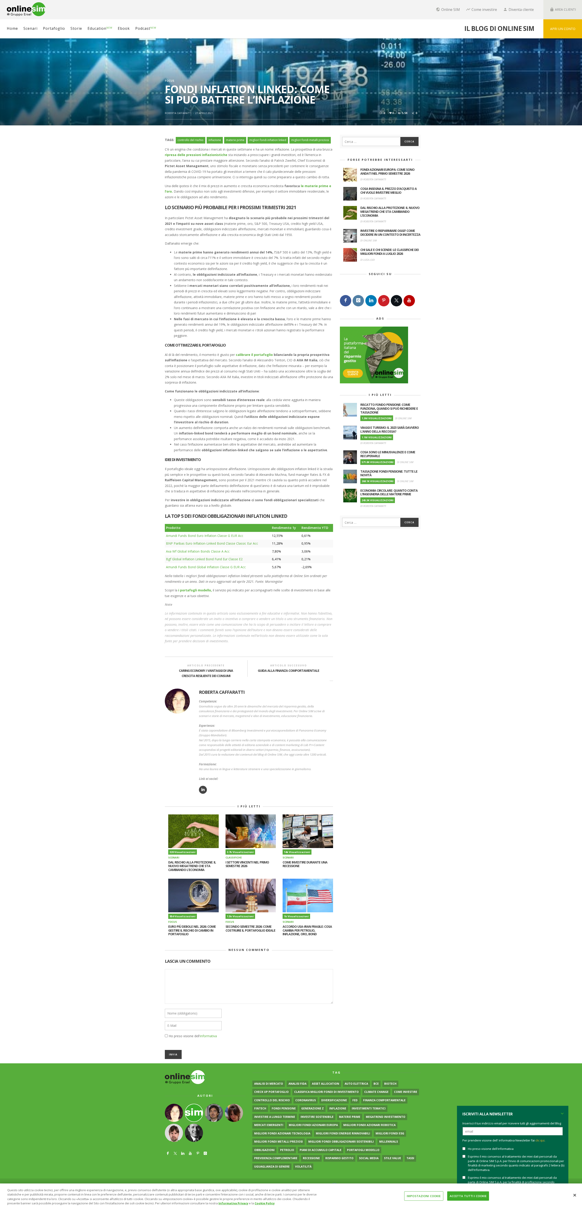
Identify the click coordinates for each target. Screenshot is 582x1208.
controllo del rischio (190, 140)
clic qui (539, 1140)
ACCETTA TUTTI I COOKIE (468, 1196)
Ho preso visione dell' (193, 1036)
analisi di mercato (268, 1084)
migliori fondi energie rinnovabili (343, 1133)
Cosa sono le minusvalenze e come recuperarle (387, 454)
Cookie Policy (265, 1203)
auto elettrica (356, 1084)
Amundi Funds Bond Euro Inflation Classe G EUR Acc (204, 535)
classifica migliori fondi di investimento (326, 1092)
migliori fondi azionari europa (313, 1125)
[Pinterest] (383, 300)
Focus (169, 81)
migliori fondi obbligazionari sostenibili (341, 1142)
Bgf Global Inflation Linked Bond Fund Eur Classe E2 (204, 559)
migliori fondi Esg (390, 1133)
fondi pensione (284, 1108)
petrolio (287, 1150)
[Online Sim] (185, 1077)
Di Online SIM (368, 240)
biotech (390, 1084)
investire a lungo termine (274, 1117)
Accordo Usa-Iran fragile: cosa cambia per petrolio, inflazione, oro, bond (307, 930)
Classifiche (234, 857)
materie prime (235, 140)
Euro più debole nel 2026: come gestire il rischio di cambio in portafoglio (192, 930)
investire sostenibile (317, 1117)
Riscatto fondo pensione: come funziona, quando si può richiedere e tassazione (389, 408)
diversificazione (334, 1100)
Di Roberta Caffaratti (373, 179)
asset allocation (325, 1084)
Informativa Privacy (233, 1203)
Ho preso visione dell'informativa (491, 1149)
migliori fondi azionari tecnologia (282, 1133)
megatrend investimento (385, 1117)
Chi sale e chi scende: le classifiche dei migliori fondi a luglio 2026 (389, 252)
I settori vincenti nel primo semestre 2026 (247, 864)
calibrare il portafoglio (254, 354)
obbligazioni (264, 1150)
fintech (260, 1108)
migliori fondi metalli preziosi (310, 140)
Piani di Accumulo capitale (320, 1150)
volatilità (303, 1166)
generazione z (312, 1108)
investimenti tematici (369, 1108)
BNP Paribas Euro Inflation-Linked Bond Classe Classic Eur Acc (212, 543)
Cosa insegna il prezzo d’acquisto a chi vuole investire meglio (388, 190)
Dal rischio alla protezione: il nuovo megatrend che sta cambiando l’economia (192, 866)
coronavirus (305, 1100)
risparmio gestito (339, 1158)
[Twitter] (396, 300)
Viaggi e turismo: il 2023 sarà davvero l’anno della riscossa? (389, 429)
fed (355, 1100)
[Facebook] (345, 300)
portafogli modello (363, 1150)
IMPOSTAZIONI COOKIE (424, 1196)
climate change (376, 1092)
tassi (410, 1158)
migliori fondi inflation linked (267, 140)
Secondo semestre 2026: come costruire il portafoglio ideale (250, 928)
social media (369, 1158)
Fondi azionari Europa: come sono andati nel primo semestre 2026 (387, 171)
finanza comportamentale (384, 1100)
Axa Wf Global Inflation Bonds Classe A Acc (198, 551)
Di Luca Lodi (367, 259)
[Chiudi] (575, 1195)
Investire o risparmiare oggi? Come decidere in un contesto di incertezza (390, 232)
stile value (392, 1158)
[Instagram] (358, 300)
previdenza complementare (275, 1158)
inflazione (214, 140)
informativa (208, 1036)
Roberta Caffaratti (178, 113)
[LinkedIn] (371, 300)
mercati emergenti (268, 1125)
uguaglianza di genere (272, 1166)
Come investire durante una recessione (305, 864)
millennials (388, 1142)
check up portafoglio (271, 1092)
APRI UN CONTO (562, 29)
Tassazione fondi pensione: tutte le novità (388, 473)
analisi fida (297, 1084)
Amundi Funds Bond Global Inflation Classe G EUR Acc (206, 567)
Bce (376, 1084)
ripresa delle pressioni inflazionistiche (196, 155)
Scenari (173, 857)
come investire (405, 1092)
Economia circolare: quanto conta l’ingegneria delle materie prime (389, 492)
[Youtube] (409, 300)
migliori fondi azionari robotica (369, 1125)
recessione (311, 1158)
